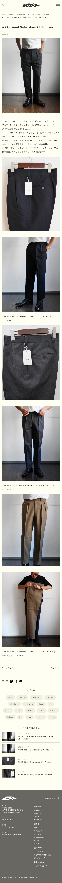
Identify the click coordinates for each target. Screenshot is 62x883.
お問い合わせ (39, 862)
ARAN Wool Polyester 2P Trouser (35, 774)
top (30, 717)
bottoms (14, 704)
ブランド (36, 816)
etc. (19, 710)
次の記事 (52, 667)
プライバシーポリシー (40, 858)
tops (53, 717)
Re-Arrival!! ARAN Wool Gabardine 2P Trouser (35, 737)
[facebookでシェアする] (16, 681)
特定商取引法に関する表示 (42, 855)
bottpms (29, 704)
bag (11, 697)
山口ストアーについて (41, 851)
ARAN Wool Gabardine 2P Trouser (35, 749)
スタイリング (38, 831)
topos (41, 717)
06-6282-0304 (8, 819)
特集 (35, 828)
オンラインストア (40, 866)
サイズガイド (38, 820)
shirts (54, 710)
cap (42, 704)
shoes (10, 717)
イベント (36, 843)
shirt (42, 710)
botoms (23, 697)
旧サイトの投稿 (39, 837)
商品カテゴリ (38, 813)
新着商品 (37, 810)
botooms (37, 697)
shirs (30, 710)
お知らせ (37, 840)
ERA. (8, 710)
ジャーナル (37, 834)
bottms (51, 697)
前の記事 (9, 667)
